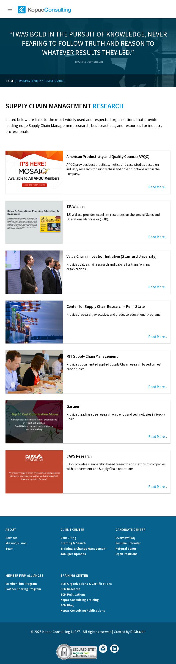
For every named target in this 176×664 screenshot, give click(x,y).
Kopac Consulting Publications (82, 610)
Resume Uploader (128, 543)
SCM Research (70, 589)
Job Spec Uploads (73, 554)
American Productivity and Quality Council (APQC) (107, 156)
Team (10, 548)
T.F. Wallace (75, 206)
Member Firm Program (21, 584)
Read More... (157, 187)
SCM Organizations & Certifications (86, 584)
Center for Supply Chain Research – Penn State (105, 306)
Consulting (68, 538)
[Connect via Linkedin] (114, 651)
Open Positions (127, 554)
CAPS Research (79, 456)
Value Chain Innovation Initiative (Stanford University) (111, 256)
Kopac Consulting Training (79, 600)
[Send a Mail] (103, 651)
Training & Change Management (83, 548)
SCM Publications (72, 594)
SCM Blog (67, 605)
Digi (138, 631)
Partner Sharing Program (23, 589)
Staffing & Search (73, 543)
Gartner (73, 406)
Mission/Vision (16, 543)
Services (11, 538)
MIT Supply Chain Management (92, 356)
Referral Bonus (126, 548)
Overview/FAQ (125, 538)
